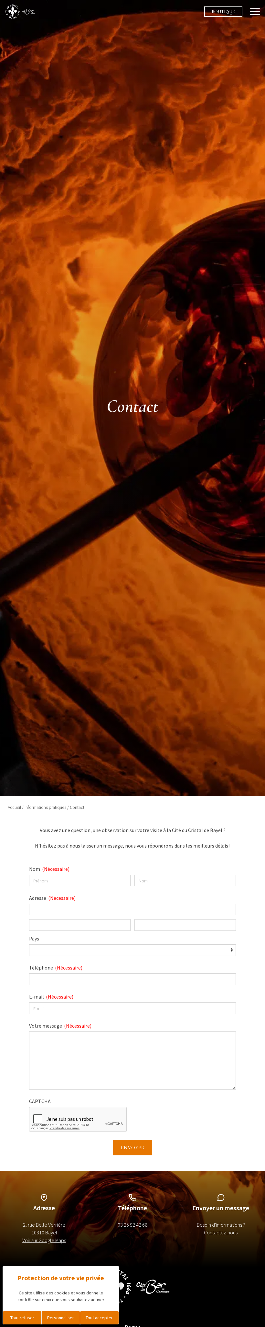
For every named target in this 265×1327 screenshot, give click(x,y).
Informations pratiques (45, 807)
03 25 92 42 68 (132, 1224)
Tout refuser (22, 1318)
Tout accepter (99, 1318)
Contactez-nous (221, 1232)
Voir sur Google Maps (44, 1240)
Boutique (223, 12)
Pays (34, 938)
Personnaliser (60, 1318)
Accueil (14, 807)
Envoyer (132, 1147)
